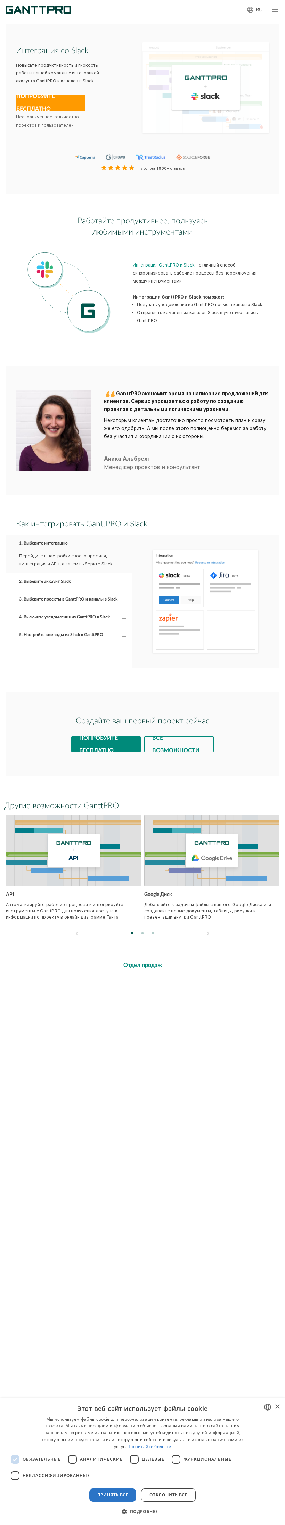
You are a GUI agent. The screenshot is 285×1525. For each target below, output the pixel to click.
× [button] (277, 1406)
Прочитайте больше (149, 1446)
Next (208, 933)
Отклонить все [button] (168, 1495)
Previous (77, 933)
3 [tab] (153, 933)
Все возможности (176, 744)
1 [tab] (132, 933)
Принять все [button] (112, 1495)
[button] (142, 1512)
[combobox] (267, 1407)
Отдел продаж (142, 965)
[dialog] (142, 1461)
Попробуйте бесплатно (35, 103)
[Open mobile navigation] (275, 10)
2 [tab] (142, 933)
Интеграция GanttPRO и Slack (164, 265)
